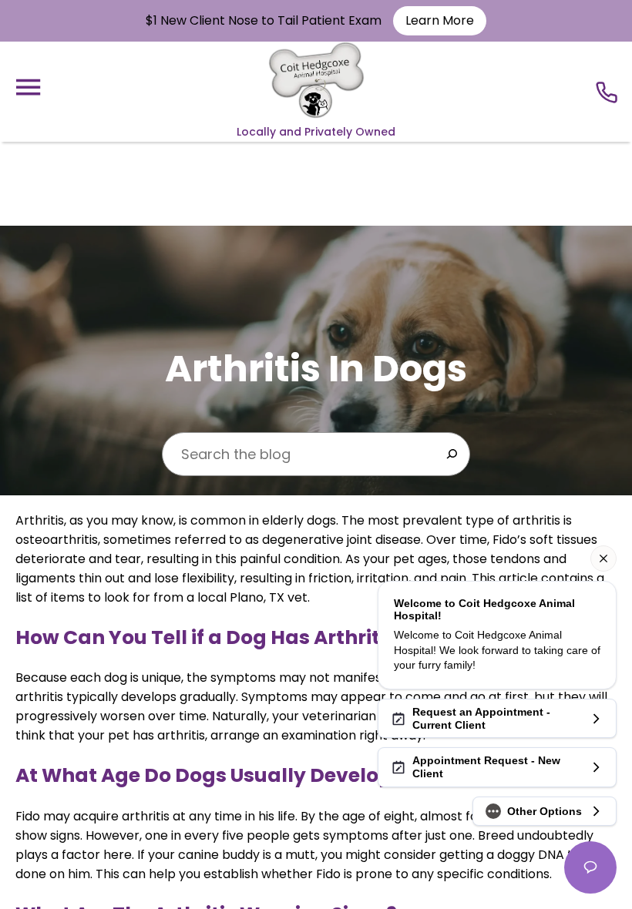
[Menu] (27, 87)
